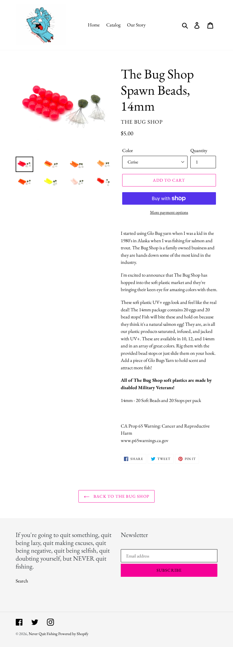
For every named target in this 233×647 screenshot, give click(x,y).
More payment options (169, 212)
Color (127, 150)
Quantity (198, 150)
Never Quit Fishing (43, 633)
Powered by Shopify (73, 633)
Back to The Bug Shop (120, 496)
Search (22, 581)
